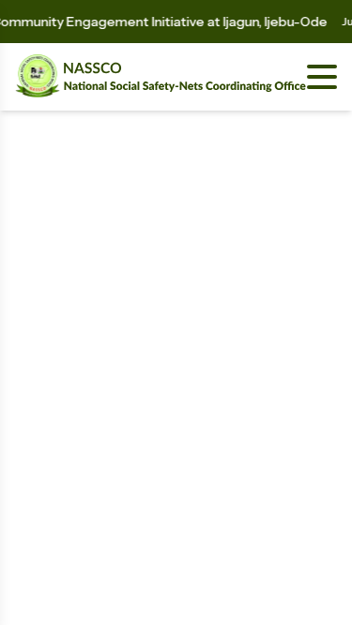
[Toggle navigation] (322, 77)
